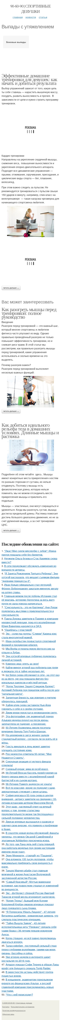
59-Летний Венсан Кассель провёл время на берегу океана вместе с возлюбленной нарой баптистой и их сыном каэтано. (29, 776)
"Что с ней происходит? (19, 994)
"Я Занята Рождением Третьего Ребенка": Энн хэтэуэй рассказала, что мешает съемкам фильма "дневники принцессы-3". (30, 577)
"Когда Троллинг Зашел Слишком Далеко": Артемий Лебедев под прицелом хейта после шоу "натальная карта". (30, 690)
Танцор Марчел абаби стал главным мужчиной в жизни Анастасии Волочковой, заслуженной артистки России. (26, 874)
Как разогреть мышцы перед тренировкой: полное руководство (29, 313)
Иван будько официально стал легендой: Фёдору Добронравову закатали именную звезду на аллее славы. (30, 588)
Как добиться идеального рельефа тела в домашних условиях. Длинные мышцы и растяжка (30, 430)
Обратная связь (8, 1014)
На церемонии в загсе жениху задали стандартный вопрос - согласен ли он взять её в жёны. (29, 738)
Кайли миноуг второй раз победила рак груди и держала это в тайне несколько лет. (30, 669)
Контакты (5, 1007)
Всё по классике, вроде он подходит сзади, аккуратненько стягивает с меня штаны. (28, 789)
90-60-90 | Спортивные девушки (30, 8)
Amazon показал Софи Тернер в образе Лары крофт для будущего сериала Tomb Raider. (30, 966)
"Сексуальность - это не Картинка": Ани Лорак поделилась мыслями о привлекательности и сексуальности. (29, 611)
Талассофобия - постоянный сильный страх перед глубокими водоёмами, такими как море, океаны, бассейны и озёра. (29, 949)
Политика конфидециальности (13, 1010)
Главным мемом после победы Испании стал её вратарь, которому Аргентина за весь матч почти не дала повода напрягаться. (29, 599)
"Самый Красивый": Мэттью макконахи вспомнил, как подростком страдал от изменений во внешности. (30, 885)
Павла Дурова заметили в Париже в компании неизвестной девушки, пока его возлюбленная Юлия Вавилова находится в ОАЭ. (30, 622)
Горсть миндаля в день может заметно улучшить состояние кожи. (26, 748)
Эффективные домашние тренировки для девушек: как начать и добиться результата (29, 79)
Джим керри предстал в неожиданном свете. (31, 712)
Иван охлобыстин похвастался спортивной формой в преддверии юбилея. (29, 643)
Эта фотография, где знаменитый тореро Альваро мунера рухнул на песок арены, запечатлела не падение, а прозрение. (28, 720)
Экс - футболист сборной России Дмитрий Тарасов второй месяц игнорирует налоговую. (28, 895)
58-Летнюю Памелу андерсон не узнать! (29, 784)
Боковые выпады (16, 42)
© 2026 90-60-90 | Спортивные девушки (17, 1003)
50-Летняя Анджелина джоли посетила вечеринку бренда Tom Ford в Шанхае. (26, 729)
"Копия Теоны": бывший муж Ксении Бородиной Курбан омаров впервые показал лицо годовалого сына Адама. (28, 904)
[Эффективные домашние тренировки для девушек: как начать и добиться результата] (30, 221)
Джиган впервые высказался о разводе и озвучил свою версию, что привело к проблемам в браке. (30, 825)
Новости (30, 17)
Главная (18, 17)
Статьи (43, 17)
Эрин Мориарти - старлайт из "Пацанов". (29, 855)
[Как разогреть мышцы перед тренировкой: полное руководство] (30, 391)
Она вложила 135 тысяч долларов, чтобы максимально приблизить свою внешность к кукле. (28, 863)
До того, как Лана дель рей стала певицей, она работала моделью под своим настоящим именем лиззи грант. (28, 847)
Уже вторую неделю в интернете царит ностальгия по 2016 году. (26, 959)
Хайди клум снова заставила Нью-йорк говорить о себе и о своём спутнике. (26, 707)
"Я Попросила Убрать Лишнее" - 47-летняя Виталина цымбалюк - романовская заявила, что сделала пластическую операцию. (30, 915)
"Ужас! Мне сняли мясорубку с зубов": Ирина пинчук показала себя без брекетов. (29, 552)
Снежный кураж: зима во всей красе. (27, 769)
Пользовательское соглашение (22, 1007)
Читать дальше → (11, 288)
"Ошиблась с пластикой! (18, 630)
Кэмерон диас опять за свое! (22, 663)
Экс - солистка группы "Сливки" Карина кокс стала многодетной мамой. (29, 635)
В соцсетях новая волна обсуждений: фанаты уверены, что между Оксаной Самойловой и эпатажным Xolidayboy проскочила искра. (30, 836)
